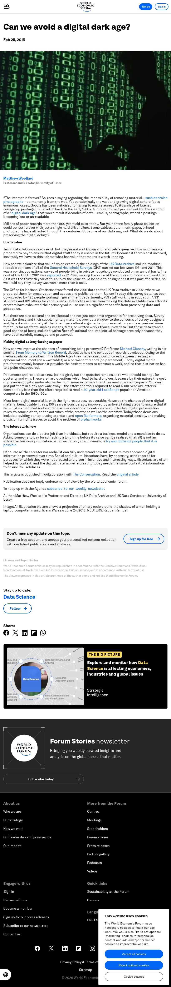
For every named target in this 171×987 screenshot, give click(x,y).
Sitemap (85, 970)
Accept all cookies (134, 954)
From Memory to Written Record (41, 353)
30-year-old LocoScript (101, 390)
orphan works (91, 419)
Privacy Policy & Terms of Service (85, 962)
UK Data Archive (122, 264)
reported (54, 275)
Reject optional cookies (134, 965)
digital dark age (23, 213)
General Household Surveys (71, 268)
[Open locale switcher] (5, 974)
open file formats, (88, 416)
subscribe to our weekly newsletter (75, 489)
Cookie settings (134, 976)
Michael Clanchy (132, 349)
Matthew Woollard (18, 178)
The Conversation (86, 474)
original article (127, 474)
